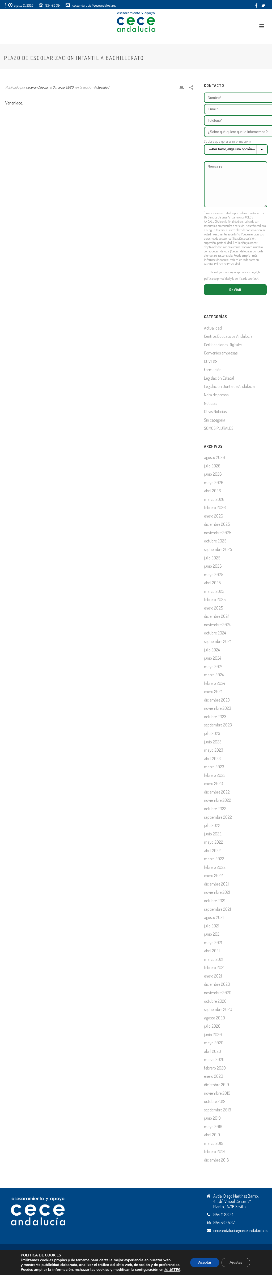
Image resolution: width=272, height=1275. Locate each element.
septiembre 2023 (218, 724)
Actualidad (101, 87)
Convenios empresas (220, 352)
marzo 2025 (214, 591)
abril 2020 (212, 1051)
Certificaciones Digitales (223, 344)
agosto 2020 (214, 1017)
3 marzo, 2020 (63, 87)
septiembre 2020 (218, 1009)
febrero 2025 (215, 599)
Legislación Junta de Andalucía (229, 386)
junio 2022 (213, 833)
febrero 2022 (215, 867)
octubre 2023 (215, 716)
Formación (213, 369)
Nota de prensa (216, 394)
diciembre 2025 (217, 524)
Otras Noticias (215, 411)
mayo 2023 (213, 750)
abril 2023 (212, 758)
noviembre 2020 (217, 992)
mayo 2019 (213, 1126)
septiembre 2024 (217, 641)
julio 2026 (212, 465)
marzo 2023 (214, 766)
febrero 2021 (214, 967)
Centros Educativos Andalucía (228, 336)
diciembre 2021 (216, 884)
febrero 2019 (214, 1151)
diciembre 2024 (216, 616)
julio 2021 (211, 925)
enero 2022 (213, 875)
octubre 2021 (214, 900)
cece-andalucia (37, 87)
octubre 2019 (215, 1101)
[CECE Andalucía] (136, 21)
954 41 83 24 (223, 1214)
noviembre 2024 (217, 624)
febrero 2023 (215, 775)
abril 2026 (212, 490)
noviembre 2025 (217, 532)
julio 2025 (212, 557)
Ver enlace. (14, 103)
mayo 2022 (213, 842)
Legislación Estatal (219, 378)
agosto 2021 (214, 917)
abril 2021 (212, 950)
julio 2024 (212, 649)
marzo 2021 (213, 959)
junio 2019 (212, 1118)
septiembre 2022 (218, 817)
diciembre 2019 (216, 1084)
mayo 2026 (213, 482)
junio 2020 (213, 1034)
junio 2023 (213, 741)
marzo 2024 (214, 674)
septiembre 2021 (217, 909)
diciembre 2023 (217, 700)
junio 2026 (213, 474)
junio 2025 (213, 566)
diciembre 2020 (217, 984)
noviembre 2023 (217, 708)
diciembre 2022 (217, 792)
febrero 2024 (214, 683)
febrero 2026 (215, 507)
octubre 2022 (215, 808)
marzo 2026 (214, 499)
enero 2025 (213, 608)
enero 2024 (213, 691)
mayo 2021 (213, 942)
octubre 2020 (215, 1001)
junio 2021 (212, 934)
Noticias (210, 403)
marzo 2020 (214, 1059)
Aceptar (204, 1262)
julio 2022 (212, 825)
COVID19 (211, 361)
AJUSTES (172, 1270)
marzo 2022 (214, 858)
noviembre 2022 (217, 800)
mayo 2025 (213, 574)
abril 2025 (212, 582)
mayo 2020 (213, 1042)
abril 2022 (212, 850)
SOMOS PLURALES (218, 428)
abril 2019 (212, 1134)
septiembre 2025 (218, 549)
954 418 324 (53, 5)
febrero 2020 (215, 1068)
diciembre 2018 (216, 1160)
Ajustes (236, 1262)
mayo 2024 (213, 666)
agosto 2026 (214, 457)
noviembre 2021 (217, 892)
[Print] (182, 86)
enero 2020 (213, 1076)
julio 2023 (212, 733)
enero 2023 (213, 783)
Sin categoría (214, 420)
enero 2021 (213, 976)
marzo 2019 (213, 1143)
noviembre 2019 (217, 1093)
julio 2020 (212, 1026)
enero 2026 (213, 516)
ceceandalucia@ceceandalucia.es (94, 5)
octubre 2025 (215, 540)
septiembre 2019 (217, 1109)
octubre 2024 (215, 632)
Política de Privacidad (227, 264)
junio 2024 (212, 658)
